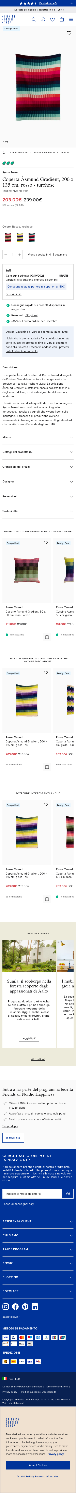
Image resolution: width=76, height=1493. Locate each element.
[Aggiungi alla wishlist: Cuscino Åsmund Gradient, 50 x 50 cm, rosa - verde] (46, 542)
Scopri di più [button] (13, 294)
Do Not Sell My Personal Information (22, 1386)
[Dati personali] (43, 19)
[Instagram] (5, 1306)
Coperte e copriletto (44, 152)
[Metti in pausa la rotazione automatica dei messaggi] (71, 3)
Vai (68, 1193)
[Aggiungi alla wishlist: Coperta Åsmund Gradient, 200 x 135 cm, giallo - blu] (46, 672)
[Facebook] (15, 1306)
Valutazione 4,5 (48, 3)
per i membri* (49, 321)
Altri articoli (38, 1059)
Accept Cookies (38, 1465)
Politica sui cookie (31, 1391)
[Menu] (71, 19)
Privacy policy (9, 1391)
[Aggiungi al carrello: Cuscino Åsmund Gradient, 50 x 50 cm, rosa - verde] (47, 637)
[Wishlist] (52, 19)
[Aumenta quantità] (20, 254)
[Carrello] (62, 19)
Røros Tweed (10, 172)
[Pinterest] (25, 1306)
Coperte (64, 152)
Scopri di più (10, 1126)
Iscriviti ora (13, 1138)
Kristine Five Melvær (15, 191)
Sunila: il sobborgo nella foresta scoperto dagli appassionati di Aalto (29, 986)
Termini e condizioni (57, 1386)
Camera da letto (19, 152)
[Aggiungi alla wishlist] (69, 32)
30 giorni (31, 315)
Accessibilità (49, 1391)
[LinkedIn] (35, 1306)
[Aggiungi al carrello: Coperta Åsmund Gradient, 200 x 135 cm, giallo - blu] (47, 767)
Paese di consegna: (15, 1204)
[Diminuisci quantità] (5, 254)
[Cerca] (34, 19)
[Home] (3, 152)
